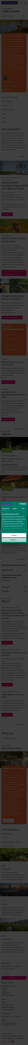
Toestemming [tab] (5, 508)
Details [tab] (15, 508)
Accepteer (14, 535)
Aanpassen (13, 540)
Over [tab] (23, 508)
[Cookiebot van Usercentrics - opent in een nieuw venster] (19, 504)
